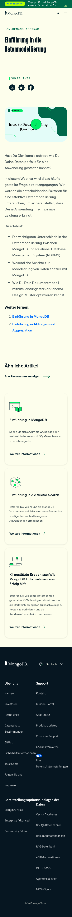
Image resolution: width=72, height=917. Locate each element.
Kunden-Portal (45, 704)
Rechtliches (12, 715)
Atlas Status (43, 715)
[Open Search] (58, 13)
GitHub (9, 742)
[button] (36, 429)
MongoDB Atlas (14, 809)
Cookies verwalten (47, 747)
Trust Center (12, 764)
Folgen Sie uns (13, 774)
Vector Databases (46, 814)
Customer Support (47, 736)
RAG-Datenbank (45, 846)
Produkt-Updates (46, 725)
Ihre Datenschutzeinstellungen (52, 763)
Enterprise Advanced (17, 820)
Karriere (10, 693)
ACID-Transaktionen (48, 857)
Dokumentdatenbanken (50, 836)
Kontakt (41, 693)
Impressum (11, 785)
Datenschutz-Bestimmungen (14, 728)
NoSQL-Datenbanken (48, 825)
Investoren (11, 704)
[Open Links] (65, 13)
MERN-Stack (43, 868)
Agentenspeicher (46, 878)
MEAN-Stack (43, 889)
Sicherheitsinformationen (20, 753)
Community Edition (16, 831)
